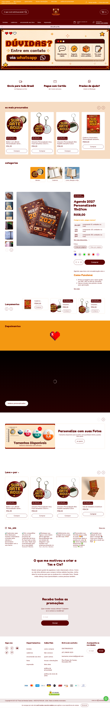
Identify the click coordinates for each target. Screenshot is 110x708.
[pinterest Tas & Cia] (12, 652)
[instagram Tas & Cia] (6, 648)
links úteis (54, 1)
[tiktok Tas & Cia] (6, 652)
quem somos (28, 1)
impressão (47, 22)
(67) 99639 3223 (67, 652)
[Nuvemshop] (98, 701)
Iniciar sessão (93, 2)
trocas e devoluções (42, 1)
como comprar (6, 1)
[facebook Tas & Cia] (12, 648)
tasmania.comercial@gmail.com (72, 656)
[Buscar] (26, 12)
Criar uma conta (103, 2)
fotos (39, 22)
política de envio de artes (9, 3)
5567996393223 (67, 648)
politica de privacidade (67, 1)
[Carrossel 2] (55, 49)
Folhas (76, 244)
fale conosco (17, 1)
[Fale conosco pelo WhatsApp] (106, 698)
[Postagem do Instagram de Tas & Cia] (12, 539)
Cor (75, 251)
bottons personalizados (16, 403)
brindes (5, 22)
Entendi (84, 705)
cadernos (14, 22)
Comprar (17, 151)
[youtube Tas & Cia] (17, 648)
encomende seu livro (27, 22)
